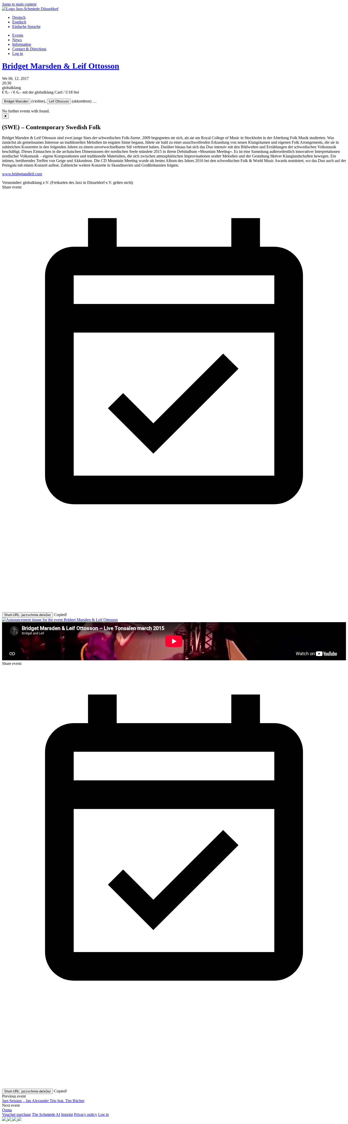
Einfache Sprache (26, 26)
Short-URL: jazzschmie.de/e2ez (27, 615)
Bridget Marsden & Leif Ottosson (60, 65)
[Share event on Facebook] (40, 570)
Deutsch (18, 17)
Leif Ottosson (59, 101)
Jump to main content (19, 4)
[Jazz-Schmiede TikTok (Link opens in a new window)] (19, 1119)
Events (17, 35)
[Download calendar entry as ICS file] (174, 531)
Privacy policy (85, 1114)
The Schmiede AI (46, 1114)
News (17, 40)
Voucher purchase (16, 1114)
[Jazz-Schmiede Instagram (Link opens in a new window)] (9, 1119)
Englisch (19, 22)
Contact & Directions (29, 49)
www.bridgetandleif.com (22, 174)
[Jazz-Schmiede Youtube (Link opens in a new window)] (14, 1119)
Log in (17, 53)
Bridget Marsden (16, 101)
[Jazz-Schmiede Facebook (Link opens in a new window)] (4, 1119)
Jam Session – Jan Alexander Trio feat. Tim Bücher (43, 1101)
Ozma (7, 1110)
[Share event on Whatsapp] (40, 610)
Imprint (67, 1114)
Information (21, 44)
